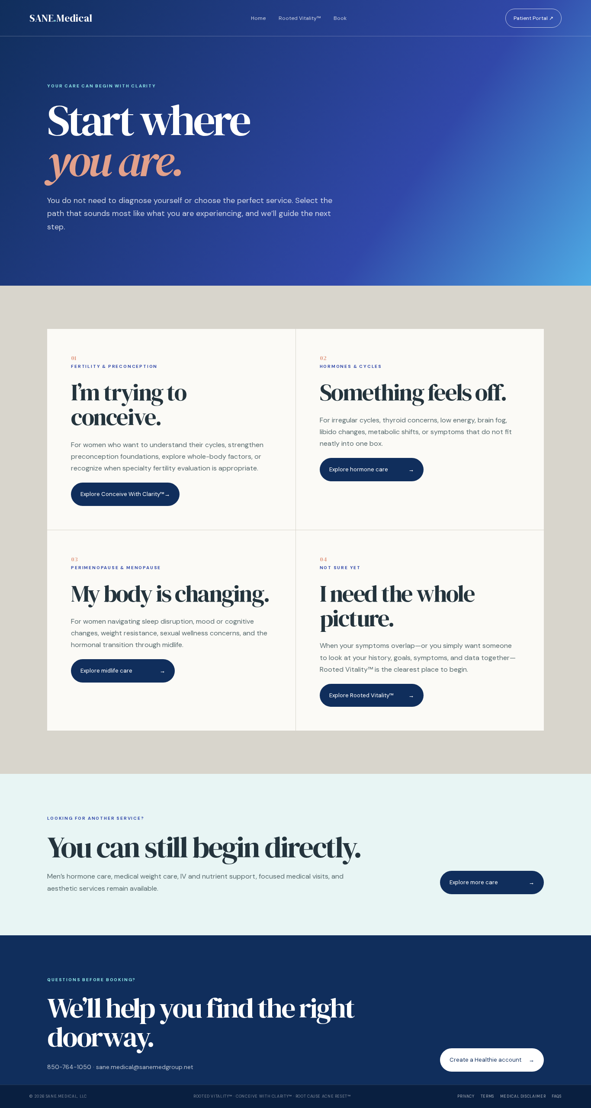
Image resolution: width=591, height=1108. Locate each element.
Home (258, 18)
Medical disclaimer (523, 1096)
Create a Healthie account (492, 1059)
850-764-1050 (69, 1067)
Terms (487, 1096)
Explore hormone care (371, 469)
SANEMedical (60, 18)
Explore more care (492, 882)
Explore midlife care (122, 670)
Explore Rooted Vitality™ (371, 695)
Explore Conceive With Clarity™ (125, 494)
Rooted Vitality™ (300, 18)
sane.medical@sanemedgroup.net (144, 1067)
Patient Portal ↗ (533, 18)
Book (340, 18)
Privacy (465, 1096)
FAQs (557, 1096)
